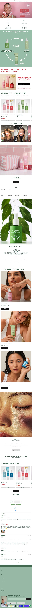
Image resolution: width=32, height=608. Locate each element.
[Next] (29, 134)
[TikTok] (1, 574)
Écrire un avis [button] (16, 504)
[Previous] (3, 134)
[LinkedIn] (1, 570)
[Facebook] (1, 569)
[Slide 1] (16, 10)
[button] (1, 1)
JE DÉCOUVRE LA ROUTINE (24, 84)
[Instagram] (1, 572)
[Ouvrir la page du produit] (8, 106)
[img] (3, 515)
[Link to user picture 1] (3, 531)
